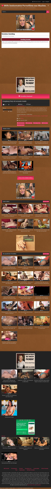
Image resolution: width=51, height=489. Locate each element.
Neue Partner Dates (31, 484)
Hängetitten (38, 484)
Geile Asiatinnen (21, 122)
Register (47, 1)
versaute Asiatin (44, 115)
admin (22, 118)
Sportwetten (22, 470)
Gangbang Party (30, 115)
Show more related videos (25, 177)
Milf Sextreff (6, 468)
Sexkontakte (36, 468)
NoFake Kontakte (31, 470)
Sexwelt (21, 468)
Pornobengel (14, 468)
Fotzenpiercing (23, 115)
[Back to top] (47, 485)
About (21, 104)
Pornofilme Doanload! (26, 96)
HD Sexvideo (37, 115)
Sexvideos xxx (28, 468)
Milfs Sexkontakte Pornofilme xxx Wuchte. (24, 5)
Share (29, 104)
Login (43, 1)
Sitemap (3, 436)
